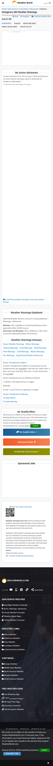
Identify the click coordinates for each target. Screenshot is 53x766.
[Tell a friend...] (11, 589)
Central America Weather (14, 649)
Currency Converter (12, 706)
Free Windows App (11, 694)
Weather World (24, 2)
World (4, 9)
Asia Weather (9, 642)
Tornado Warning (10, 401)
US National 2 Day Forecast (26, 452)
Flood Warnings (26, 348)
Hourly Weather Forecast (14, 612)
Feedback (25, 16)
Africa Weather (10, 634)
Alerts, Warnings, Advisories (14, 609)
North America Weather (14, 671)
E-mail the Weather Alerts (42, 16)
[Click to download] (10, 512)
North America (13, 9)
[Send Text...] (16, 589)
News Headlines (9, 27)
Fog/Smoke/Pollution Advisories (29, 355)
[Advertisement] (26, 48)
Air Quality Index (27, 432)
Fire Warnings (8, 355)
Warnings (6, 23)
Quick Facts (26, 27)
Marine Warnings (37, 351)
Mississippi (34, 9)
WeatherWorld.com (18, 580)
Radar (17, 23)
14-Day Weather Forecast (14, 620)
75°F (14, 698)
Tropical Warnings (10, 348)
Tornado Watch (9, 398)
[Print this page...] (21, 589)
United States (23, 9)
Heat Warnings (9, 351)
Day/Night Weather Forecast (15, 605)
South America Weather (14, 679)
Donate (44, 750)
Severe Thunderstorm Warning (15, 394)
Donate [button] (35, 426)
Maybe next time (12, 753)
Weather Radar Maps (12, 616)
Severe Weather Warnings (13, 344)
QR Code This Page (11, 702)
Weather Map (29, 23)
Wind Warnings (40, 348)
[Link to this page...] (27, 589)
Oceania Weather (11, 675)
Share (16, 16)
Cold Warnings (23, 351)
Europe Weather (10, 664)
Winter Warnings (32, 344)
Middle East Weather (12, 668)
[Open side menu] (3, 3)
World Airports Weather (14, 709)
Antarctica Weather (12, 638)
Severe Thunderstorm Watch (14, 363)
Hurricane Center (26, 442)
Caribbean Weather (12, 646)
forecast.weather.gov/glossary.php (21, 556)
